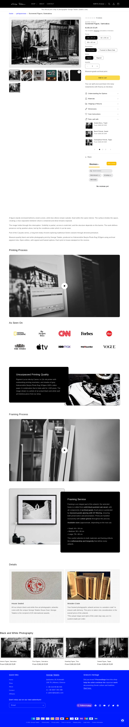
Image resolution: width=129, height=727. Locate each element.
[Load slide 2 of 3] (102, 149)
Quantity (87, 62)
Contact (11, 690)
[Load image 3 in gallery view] (39, 75)
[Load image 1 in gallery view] (14, 75)
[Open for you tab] (122, 720)
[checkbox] (93, 180)
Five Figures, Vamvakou (40, 661)
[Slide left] (94, 149)
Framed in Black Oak (107, 50)
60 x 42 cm (91, 42)
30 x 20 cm (91, 38)
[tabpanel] (102, 188)
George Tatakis (52, 675)
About (11, 686)
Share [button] (89, 157)
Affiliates (12, 694)
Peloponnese (21, 13)
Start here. (88, 688)
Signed (98, 58)
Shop (11, 683)
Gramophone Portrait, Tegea (103, 140)
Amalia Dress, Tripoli (100, 123)
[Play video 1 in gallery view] (75, 75)
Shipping (96, 30)
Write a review (111, 163)
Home (11, 13)
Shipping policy (77, 722)
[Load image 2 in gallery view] (26, 75)
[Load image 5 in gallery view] (63, 75)
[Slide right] (110, 149)
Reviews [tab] (94, 164)
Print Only (91, 50)
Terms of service (66, 722)
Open (89, 58)
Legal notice (86, 722)
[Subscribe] (43, 705)
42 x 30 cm (105, 38)
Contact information (97, 722)
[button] (34, 4)
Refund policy (45, 722)
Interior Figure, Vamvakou (8, 661)
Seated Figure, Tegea (104, 661)
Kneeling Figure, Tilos (72, 661)
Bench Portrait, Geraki (101, 131)
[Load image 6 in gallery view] (14, 87)
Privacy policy (55, 722)
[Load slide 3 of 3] (105, 149)
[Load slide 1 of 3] (99, 149)
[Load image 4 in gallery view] (51, 75)
